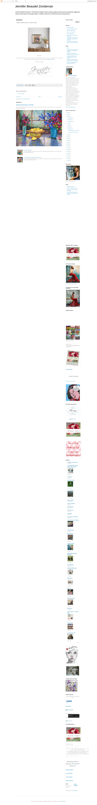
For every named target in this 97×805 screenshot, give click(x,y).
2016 (68, 147)
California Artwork (70, 543)
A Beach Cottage (70, 530)
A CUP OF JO (69, 476)
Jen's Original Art (70, 33)
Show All (78, 642)
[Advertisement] (73, 220)
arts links (67, 702)
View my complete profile (70, 107)
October (70, 119)
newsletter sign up (50, 59)
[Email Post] (26, 85)
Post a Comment (21, 93)
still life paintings (69, 780)
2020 (68, 140)
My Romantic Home (71, 598)
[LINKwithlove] (73, 419)
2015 (68, 149)
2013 (68, 153)
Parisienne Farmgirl (71, 503)
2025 (68, 114)
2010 (68, 158)
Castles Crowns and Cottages (73, 520)
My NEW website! (70, 186)
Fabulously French (70, 480)
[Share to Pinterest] (34, 85)
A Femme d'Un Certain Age (72, 516)
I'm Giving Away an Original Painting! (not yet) (32, 157)
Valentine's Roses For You (73, 132)
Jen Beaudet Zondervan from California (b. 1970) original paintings (72, 38)
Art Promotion (75, 790)
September (70, 121)
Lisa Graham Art (70, 490)
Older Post (60, 96)
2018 (68, 144)
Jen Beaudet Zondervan (72, 75)
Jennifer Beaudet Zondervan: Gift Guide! (24, 105)
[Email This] (28, 85)
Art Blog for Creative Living (72, 462)
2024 (68, 116)
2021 (68, 138)
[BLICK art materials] (73, 717)
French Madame (70, 564)
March (69, 127)
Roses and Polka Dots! (27, 150)
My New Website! (70, 27)
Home (39, 96)
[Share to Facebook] (33, 85)
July (69, 123)
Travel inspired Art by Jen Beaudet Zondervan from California (72, 57)
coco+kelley (69, 513)
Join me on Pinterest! (71, 32)
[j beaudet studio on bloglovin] (72, 663)
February (70, 128)
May (69, 125)
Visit (70, 381)
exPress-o (69, 588)
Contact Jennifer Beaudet (72, 29)
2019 (68, 142)
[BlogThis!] (30, 85)
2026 (68, 112)
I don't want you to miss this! (73, 130)
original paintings (69, 769)
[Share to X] (31, 85)
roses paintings (69, 369)
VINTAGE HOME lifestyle (72, 568)
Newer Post (18, 96)
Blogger (64, 801)
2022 (68, 136)
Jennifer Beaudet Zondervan (34, 6)
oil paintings (68, 706)
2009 (68, 160)
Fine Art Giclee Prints (71, 30)
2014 (68, 151)
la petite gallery (70, 506)
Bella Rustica (69, 578)
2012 (68, 155)
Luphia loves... (70, 608)
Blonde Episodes (70, 500)
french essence (70, 510)
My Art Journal (70, 533)
